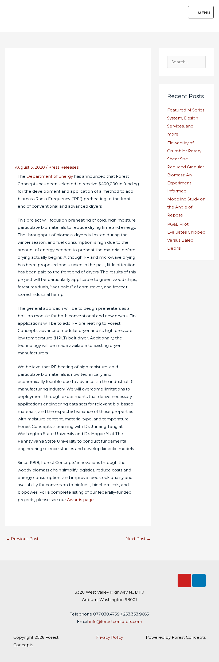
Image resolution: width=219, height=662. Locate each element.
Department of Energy (49, 176)
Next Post (138, 538)
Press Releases (63, 167)
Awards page (80, 499)
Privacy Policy (109, 637)
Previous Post (22, 538)
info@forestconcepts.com (115, 621)
